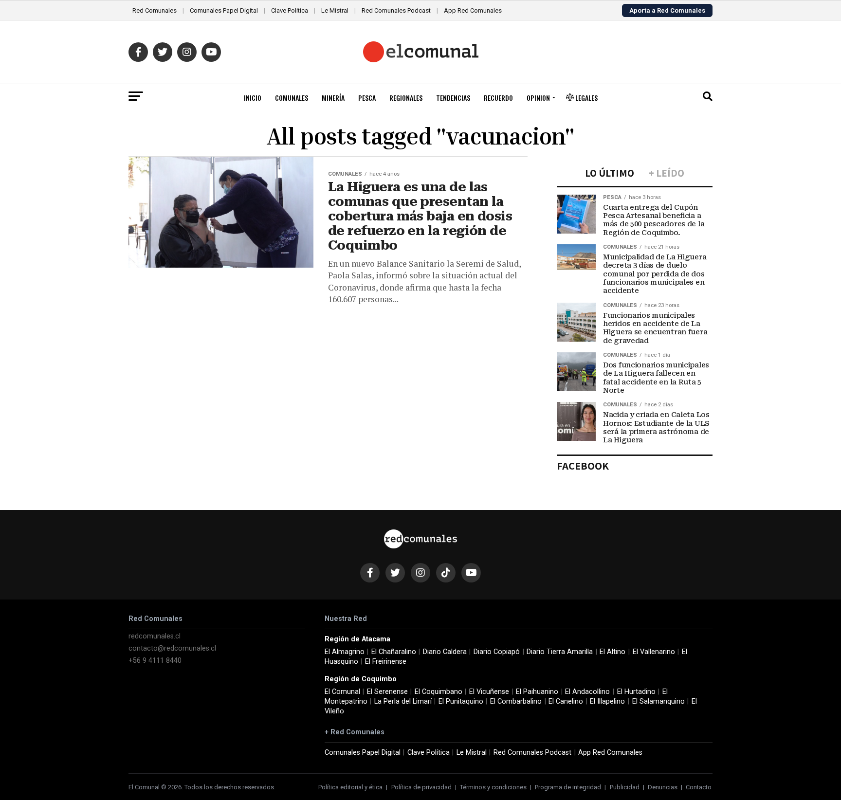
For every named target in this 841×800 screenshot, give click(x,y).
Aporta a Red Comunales (667, 10)
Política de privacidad (421, 787)
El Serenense (387, 692)
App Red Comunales (473, 10)
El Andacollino (587, 692)
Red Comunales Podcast (396, 10)
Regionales (405, 97)
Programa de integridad (568, 787)
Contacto (699, 787)
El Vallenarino (654, 652)
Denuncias (662, 787)
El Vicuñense (489, 692)
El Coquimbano (438, 692)
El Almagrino (345, 652)
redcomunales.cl (154, 636)
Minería (333, 97)
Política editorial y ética (350, 787)
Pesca (367, 97)
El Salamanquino (658, 701)
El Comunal (342, 692)
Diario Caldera (445, 652)
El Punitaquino (461, 701)
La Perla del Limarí (403, 701)
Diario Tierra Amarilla (560, 652)
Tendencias (453, 97)
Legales (586, 97)
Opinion (538, 97)
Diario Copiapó (497, 652)
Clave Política (289, 10)
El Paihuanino (537, 692)
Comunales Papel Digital (224, 10)
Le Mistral (334, 10)
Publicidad (625, 787)
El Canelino (565, 701)
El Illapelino (607, 701)
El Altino (612, 652)
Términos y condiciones (493, 787)
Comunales (291, 97)
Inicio (252, 97)
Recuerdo (498, 97)
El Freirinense (385, 661)
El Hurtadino (636, 692)
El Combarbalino (516, 701)
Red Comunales (154, 10)
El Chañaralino (393, 652)
